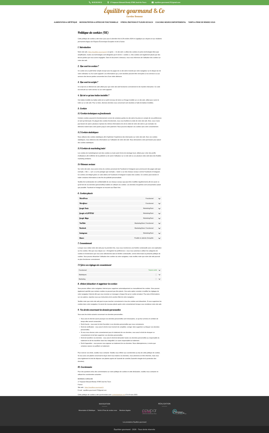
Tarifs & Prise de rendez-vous (201, 22)
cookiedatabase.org (118, 394)
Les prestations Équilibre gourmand (134, 422)
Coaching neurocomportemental (170, 22)
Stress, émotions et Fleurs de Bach (137, 22)
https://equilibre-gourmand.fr (97, 52)
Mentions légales (125, 410)
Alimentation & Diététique (65, 22)
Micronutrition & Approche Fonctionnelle (98, 22)
